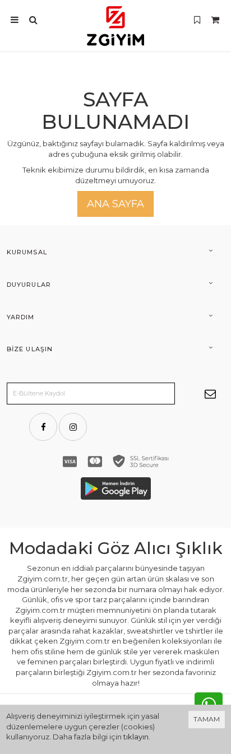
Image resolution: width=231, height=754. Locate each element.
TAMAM (206, 719)
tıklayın (136, 736)
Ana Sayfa (115, 204)
